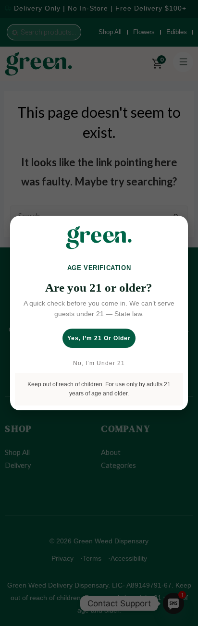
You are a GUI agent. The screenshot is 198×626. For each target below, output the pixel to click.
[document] (99, 313)
